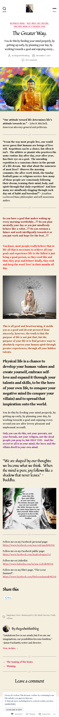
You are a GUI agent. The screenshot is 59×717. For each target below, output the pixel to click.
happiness (11, 615)
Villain (9, 618)
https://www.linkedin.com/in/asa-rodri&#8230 (28, 564)
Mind (40, 615)
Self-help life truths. (38, 23)
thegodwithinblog (22, 55)
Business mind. (17, 23)
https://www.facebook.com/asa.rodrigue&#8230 (28, 545)
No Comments (31, 60)
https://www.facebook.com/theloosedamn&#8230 (29, 576)
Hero (18, 615)
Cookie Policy (10, 704)
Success (46, 615)
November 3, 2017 (43, 55)
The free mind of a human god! (29, 26)
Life (35, 615)
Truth (52, 615)
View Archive (10, 648)
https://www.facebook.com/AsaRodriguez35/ (27, 554)
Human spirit (27, 615)
